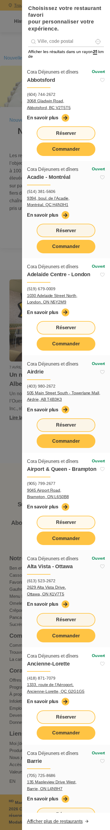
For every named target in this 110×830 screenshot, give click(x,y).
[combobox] (66, 41)
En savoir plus (43, 117)
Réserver (66, 133)
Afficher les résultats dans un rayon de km (66, 54)
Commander (65, 149)
